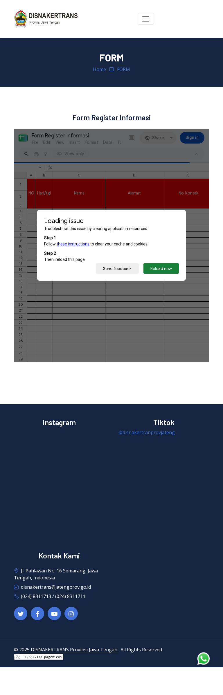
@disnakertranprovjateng (146, 432)
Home (99, 69)
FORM (123, 69)
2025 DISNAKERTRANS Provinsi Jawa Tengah (68, 649)
